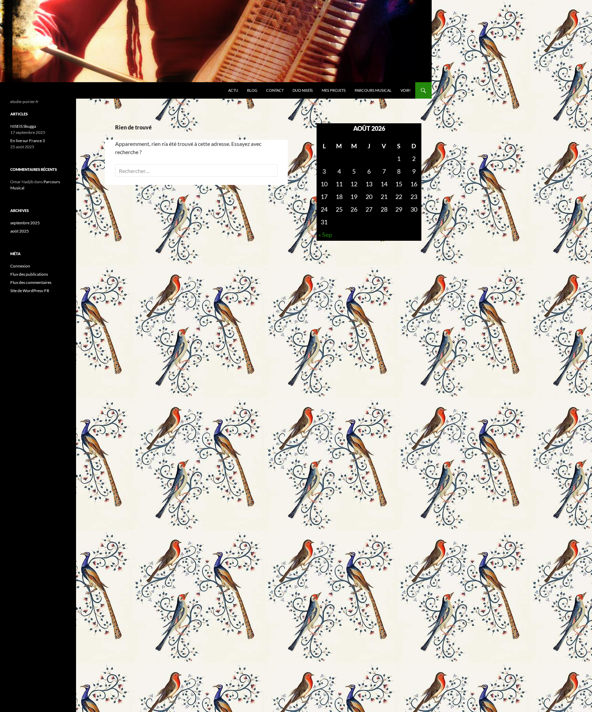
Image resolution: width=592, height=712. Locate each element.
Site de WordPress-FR (29, 290)
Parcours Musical (373, 90)
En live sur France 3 (27, 140)
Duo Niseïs (303, 90)
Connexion (20, 265)
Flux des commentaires (30, 282)
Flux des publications (29, 274)
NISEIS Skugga (23, 126)
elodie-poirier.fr (31, 90)
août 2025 (19, 231)
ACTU (233, 90)
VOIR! (405, 90)
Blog (252, 90)
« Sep (325, 234)
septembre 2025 (25, 222)
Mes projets (334, 90)
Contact (275, 90)
